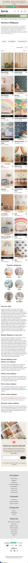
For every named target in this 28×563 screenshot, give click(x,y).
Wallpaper (6, 19)
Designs (10, 19)
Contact (14, 514)
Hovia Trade (14, 499)
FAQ (14, 535)
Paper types (14, 523)
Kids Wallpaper (15, 19)
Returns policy (14, 531)
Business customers (14, 503)
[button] (18, 11)
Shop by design (14, 492)
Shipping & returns (14, 525)
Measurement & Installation (14, 521)
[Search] (15, 11)
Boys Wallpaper (11, 41)
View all (4, 41)
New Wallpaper (14, 486)
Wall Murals (14, 482)
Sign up (23, 457)
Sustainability (14, 512)
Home (2, 19)
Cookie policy (14, 533)
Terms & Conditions (14, 527)
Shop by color (14, 490)
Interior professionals (14, 501)
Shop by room (14, 488)
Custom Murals (14, 478)
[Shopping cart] (21, 11)
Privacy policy (14, 529)
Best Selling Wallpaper (14, 484)
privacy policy (23, 463)
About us (14, 510)
